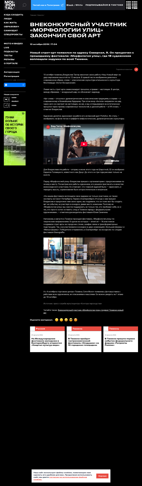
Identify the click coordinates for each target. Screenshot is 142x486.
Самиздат (11, 30)
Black (69, 5)
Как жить (10, 22)
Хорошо (102, 476)
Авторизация (12, 72)
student (15, 101)
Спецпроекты (13, 34)
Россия (40, 329)
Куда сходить (13, 15)
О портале (11, 63)
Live (6, 47)
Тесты (8, 55)
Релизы (9, 59)
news (14, 97)
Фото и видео (13, 43)
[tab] (15, 72)
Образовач (11, 26)
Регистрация (11, 76)
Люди (8, 19)
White (79, 5)
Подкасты (11, 51)
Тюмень (77, 329)
